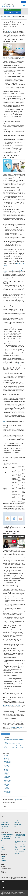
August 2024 (7, 769)
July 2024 (6, 770)
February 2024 (7, 776)
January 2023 (7, 789)
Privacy (2, 845)
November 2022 (7, 792)
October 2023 (7, 781)
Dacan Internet (20, 882)
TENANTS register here (6, 836)
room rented (10, 31)
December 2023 (7, 779)
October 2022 (7, 794)
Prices (2, 842)
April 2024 (6, 774)
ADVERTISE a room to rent (7, 834)
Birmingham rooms (18, 817)
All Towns (16, 826)
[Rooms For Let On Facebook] (3, 882)
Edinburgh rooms (17, 820)
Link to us (3, 849)
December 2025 (7, 761)
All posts (17, 853)
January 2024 (7, 777)
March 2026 (6, 757)
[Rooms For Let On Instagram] (3, 887)
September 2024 (7, 768)
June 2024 (6, 772)
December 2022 (7, 791)
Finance (2, 858)
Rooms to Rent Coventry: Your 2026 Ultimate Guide (20, 838)
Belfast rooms (4, 817)
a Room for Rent (13, 9)
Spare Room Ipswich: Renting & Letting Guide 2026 (20, 846)
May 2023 (6, 785)
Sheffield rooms (4, 826)
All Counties (3, 828)
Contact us (3, 851)
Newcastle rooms (17, 824)
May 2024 (6, 773)
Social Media (4, 860)
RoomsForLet (6, 705)
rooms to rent (18, 799)
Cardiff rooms (4, 820)
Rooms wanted (4, 840)
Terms (2, 847)
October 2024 (7, 766)
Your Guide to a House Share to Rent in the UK (14, 739)
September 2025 (7, 765)
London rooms (17, 822)
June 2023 (6, 784)
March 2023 (6, 788)
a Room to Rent (13, 12)
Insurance (3, 856)
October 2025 (7, 763)
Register (17, 1)
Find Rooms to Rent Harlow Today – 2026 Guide (14, 747)
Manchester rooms (5, 824)
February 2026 (7, 758)
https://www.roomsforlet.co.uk (16, 727)
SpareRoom (11, 705)
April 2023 (6, 787)
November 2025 (7, 762)
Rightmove (18, 705)
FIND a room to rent (5, 838)
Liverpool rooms (4, 822)
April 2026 (6, 755)
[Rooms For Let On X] (3, 885)
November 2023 (7, 780)
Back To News (6, 733)
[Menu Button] (24, 6)
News (8, 16)
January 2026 (7, 759)
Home (3, 16)
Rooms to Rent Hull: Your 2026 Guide (12, 743)
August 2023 (7, 783)
